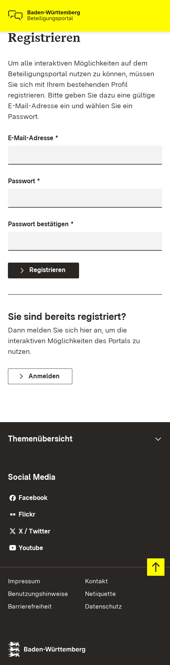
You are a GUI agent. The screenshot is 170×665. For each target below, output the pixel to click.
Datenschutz (103, 606)
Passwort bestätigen (41, 224)
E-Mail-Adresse (33, 138)
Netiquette (100, 593)
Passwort (24, 181)
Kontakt (96, 581)
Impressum (24, 581)
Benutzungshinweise (38, 593)
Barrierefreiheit (30, 606)
